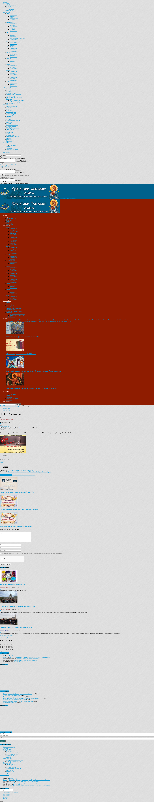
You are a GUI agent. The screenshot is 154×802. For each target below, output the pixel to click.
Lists (1, 737)
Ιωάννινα (8, 58)
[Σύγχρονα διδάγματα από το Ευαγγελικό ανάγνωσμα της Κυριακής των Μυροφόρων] (15, 368)
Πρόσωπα (9, 141)
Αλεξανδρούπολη (10, 47)
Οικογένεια (9, 139)
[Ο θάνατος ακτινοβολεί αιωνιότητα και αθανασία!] (15, 333)
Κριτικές (8, 138)
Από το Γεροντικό (11, 113)
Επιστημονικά (10, 135)
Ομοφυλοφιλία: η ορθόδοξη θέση (11, 695)
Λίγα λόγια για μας (11, 5)
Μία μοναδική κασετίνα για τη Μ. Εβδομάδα (21, 354)
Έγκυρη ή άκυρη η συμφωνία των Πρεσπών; (22, 470)
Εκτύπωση (7, 426)
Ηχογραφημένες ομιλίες (12, 149)
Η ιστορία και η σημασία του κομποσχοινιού (14, 699)
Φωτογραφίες (9, 143)
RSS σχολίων (6, 795)
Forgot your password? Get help (8, 165)
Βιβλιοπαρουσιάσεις (11, 106)
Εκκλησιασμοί (10, 91)
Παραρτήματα (6, 12)
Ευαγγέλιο (9, 123)
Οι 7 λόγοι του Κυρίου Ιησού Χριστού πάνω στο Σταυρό (17, 694)
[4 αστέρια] (16, 427)
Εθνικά (8, 133)
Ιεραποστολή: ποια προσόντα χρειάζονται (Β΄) (28, 658)
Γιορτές (8, 88)
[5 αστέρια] (21, 427)
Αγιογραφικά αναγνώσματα (13, 120)
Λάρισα (8, 75)
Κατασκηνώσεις (10, 96)
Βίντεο (8, 146)
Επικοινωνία (13, 36)
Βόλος (8, 52)
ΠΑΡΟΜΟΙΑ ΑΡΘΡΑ (6, 475)
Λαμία (8, 70)
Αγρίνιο (8, 41)
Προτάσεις (12, 29)
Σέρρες (8, 81)
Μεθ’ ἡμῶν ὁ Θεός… (18, 661)
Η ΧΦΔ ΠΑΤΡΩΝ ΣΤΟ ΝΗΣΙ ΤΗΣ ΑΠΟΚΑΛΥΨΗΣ (17, 606)
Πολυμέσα (6, 142)
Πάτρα (8, 32)
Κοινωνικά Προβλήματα (12, 136)
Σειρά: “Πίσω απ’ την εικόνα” (17, 100)
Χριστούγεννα (10, 129)
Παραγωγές (9, 99)
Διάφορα (8, 107)
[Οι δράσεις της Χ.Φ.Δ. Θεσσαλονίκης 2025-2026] (8, 624)
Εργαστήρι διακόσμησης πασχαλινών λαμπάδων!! (16, 526)
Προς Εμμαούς (13, 655)
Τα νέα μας (12, 16)
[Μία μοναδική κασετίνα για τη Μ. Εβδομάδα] (15, 350)
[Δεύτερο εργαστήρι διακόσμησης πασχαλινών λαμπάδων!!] (8, 506)
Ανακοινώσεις (13, 15)
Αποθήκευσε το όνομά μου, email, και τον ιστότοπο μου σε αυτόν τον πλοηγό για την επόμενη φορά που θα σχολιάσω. (32, 553)
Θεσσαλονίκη (9, 22)
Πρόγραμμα (13, 19)
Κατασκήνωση (13, 20)
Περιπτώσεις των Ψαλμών (10, 702)
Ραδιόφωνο (9, 151)
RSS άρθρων (6, 794)
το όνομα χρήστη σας (20, 160)
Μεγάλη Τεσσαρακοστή (12, 128)
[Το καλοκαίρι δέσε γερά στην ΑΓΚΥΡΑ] (8, 581)
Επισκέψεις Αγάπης (11, 93)
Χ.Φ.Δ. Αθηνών (14, 18)
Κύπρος (8, 64)
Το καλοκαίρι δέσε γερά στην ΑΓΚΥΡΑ (13, 584)
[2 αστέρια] (6, 427)
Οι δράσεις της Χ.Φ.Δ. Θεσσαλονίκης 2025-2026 (16, 627)
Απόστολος (9, 122)
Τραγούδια (9, 148)
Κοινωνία (8, 130)
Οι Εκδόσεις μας (10, 103)
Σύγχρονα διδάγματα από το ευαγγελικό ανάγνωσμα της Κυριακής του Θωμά (31, 388)
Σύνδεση (5, 797)
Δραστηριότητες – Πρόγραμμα (17, 38)
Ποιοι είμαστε (6, 3)
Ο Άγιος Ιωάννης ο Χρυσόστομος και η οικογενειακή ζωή (18, 701)
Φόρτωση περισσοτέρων (6, 635)
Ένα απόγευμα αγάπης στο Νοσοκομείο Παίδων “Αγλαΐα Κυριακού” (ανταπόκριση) (29, 472)
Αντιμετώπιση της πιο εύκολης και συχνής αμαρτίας (17, 492)
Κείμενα (5, 104)
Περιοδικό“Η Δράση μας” (10, 8)
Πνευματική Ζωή (10, 115)
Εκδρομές (9, 90)
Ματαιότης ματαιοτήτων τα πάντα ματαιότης (25, 660)
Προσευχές (9, 116)
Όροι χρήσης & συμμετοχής (10, 792)
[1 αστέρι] (2, 427)
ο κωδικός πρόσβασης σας (21, 161)
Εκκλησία (8, 109)
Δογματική (9, 110)
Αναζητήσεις (9, 132)
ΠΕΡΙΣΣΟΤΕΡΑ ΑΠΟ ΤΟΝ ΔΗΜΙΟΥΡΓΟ (23, 475)
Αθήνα (8, 13)
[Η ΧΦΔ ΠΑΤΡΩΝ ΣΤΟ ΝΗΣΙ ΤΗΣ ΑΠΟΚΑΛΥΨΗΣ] (8, 603)
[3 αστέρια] (11, 427)
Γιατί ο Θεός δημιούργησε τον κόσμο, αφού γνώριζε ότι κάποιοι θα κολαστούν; (29, 657)
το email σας (18, 170)
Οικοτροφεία (9, 10)
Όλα (7, 319)
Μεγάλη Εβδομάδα (11, 126)
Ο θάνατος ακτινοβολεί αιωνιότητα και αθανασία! (22, 337)
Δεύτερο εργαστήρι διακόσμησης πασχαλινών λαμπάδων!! (19, 509)
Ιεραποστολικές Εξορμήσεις (13, 94)
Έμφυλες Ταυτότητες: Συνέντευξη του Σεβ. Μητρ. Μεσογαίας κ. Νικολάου (22, 698)
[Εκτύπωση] (2, 426)
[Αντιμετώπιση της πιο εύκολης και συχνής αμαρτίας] (8, 489)
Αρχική (5, 2)
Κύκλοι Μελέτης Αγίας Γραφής (14, 97)
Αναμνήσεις (13, 145)
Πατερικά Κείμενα (11, 112)
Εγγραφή (5, 798)
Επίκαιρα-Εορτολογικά (12, 125)
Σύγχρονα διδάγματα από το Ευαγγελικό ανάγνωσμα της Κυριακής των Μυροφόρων (34, 371)
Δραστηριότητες (7, 87)
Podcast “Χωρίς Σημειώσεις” (17, 102)
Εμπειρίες (8, 6)
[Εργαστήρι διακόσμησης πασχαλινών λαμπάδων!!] (8, 523)
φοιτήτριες (6, 457)
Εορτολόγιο (9, 119)
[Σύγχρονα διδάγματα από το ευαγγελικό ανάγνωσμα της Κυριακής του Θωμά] (15, 385)
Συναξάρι (8, 117)
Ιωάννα (5, 657)
